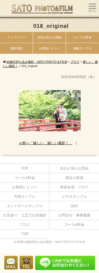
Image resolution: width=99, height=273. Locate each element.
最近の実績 (74, 178)
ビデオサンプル (74, 196)
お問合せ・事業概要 (74, 215)
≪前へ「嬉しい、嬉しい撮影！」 (45, 143)
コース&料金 (25, 178)
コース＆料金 (82, 37)
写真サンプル (24, 196)
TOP (24, 168)
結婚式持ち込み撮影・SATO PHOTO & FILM (54, 241)
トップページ (16, 37)
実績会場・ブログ (74, 187)
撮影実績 (16, 48)
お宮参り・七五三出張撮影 (24, 215)
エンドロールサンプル (25, 206)
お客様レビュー (49, 48)
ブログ (24, 225)
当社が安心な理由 (49, 37)
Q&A (74, 206)
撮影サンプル (82, 48)
